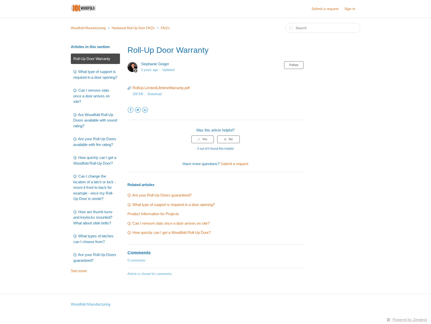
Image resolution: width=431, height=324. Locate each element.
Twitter (138, 110)
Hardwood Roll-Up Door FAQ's (133, 28)
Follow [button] (293, 65)
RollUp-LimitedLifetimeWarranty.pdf (161, 88)
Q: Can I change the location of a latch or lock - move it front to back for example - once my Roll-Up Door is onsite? (94, 187)
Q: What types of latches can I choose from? (93, 239)
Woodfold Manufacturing (88, 28)
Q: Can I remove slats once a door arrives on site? (91, 96)
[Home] (83, 11)
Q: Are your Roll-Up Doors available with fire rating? (94, 142)
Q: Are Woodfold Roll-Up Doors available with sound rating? (95, 120)
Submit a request (325, 9)
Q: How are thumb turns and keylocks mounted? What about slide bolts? (92, 217)
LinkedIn (145, 110)
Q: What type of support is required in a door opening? (95, 74)
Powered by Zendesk (410, 320)
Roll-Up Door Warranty (91, 59)
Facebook (130, 110)
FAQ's (165, 28)
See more (79, 271)
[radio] (202, 139)
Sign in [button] (349, 9)
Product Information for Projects (153, 214)
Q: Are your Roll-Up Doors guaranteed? (94, 257)
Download (155, 94)
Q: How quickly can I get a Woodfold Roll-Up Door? (94, 160)
